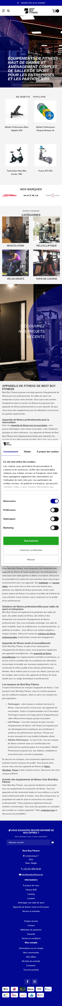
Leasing (31, 894)
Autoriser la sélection (31, 550)
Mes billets (31, 957)
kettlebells (43, 583)
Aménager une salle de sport (31, 902)
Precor (15, 770)
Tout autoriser (31, 540)
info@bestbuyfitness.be (32, 874)
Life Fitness (37, 725)
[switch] (54, 510)
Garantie (31, 934)
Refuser (31, 559)
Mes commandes (31, 952)
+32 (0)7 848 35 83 (32, 869)
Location (31, 898)
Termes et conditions (31, 938)
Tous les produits (31, 970)
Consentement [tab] (10, 451)
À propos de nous (31, 885)
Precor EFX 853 (45, 171)
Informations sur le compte (31, 948)
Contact (31, 925)
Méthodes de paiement (31, 930)
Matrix (47, 766)
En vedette (23, 97)
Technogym (13, 715)
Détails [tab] (27, 451)
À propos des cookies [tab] (48, 451)
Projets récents (31, 921)
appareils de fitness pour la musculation (29, 425)
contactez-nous (48, 810)
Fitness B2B (31, 890)
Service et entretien (31, 911)
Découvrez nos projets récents (31, 331)
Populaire (39, 97)
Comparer (31, 965)
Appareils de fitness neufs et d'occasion (31, 907)
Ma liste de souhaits (31, 961)
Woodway (6, 770)
